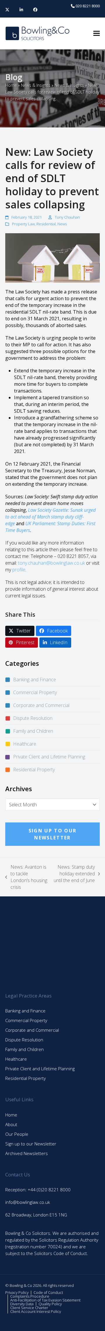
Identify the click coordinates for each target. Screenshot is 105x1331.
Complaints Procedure (29, 1296)
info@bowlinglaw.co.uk (27, 1202)
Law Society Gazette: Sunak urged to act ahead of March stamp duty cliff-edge (50, 517)
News (62, 224)
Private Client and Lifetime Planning (49, 756)
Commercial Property (35, 692)
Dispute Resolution (32, 718)
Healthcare (24, 744)
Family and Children (33, 731)
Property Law (23, 224)
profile (18, 569)
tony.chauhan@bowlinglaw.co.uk (51, 563)
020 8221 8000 (87, 5)
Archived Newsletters (26, 1153)
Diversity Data (22, 1303)
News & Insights (35, 85)
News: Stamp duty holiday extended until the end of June (73, 874)
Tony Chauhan (67, 217)
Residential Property (34, 769)
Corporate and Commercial (41, 705)
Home (11, 85)
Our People (16, 1134)
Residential (46, 224)
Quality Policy (50, 1303)
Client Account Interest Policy (35, 1311)
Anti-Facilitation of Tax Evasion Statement (45, 1300)
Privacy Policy (17, 1292)
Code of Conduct (48, 1292)
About (11, 1124)
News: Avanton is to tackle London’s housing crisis (26, 877)
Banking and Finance (34, 679)
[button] (96, 33)
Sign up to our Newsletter (30, 1144)
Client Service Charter (29, 1307)
